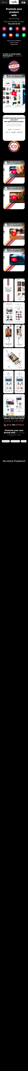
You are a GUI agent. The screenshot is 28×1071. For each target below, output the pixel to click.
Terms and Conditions (14, 40)
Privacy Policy (14, 42)
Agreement (14, 44)
